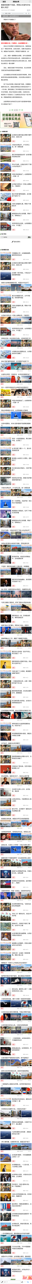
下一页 (21, 110)
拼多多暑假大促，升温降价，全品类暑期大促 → (15, 43)
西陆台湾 (16, 2)
